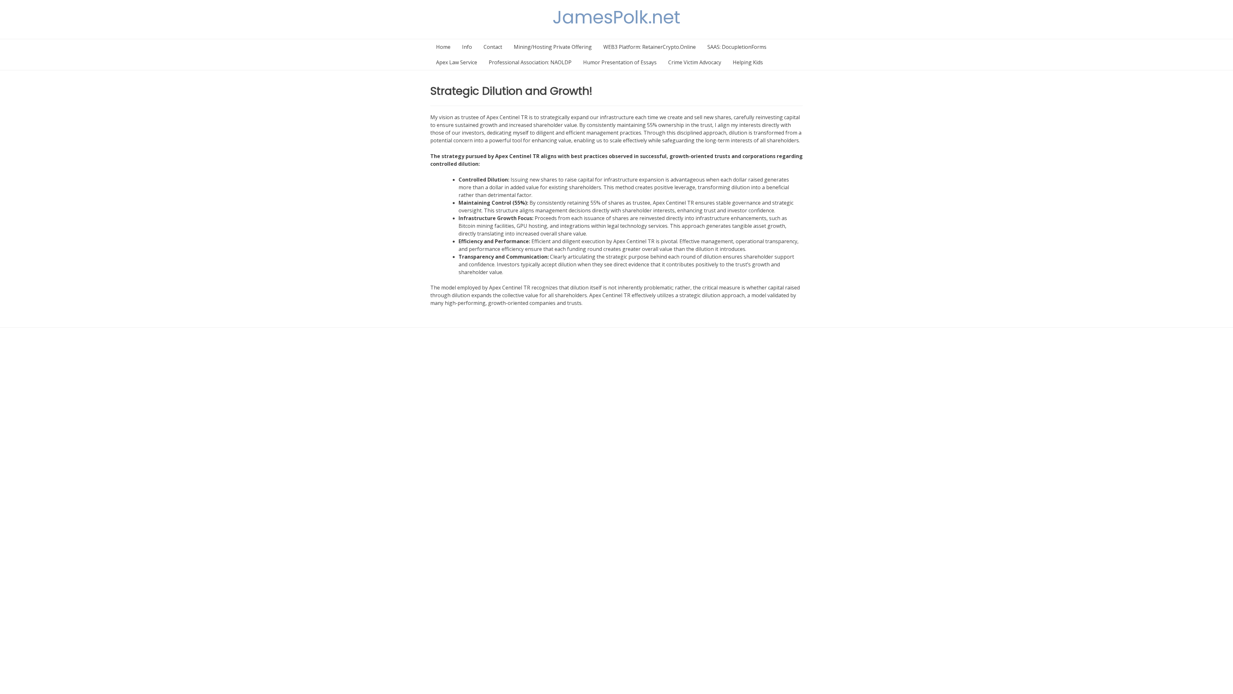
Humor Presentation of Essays (620, 62)
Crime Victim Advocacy (694, 62)
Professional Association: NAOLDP (530, 62)
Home (443, 46)
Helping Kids (748, 62)
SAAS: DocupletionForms (736, 46)
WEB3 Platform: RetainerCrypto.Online (649, 46)
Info (467, 46)
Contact (493, 46)
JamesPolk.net (616, 17)
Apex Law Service (456, 62)
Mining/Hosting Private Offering (553, 46)
